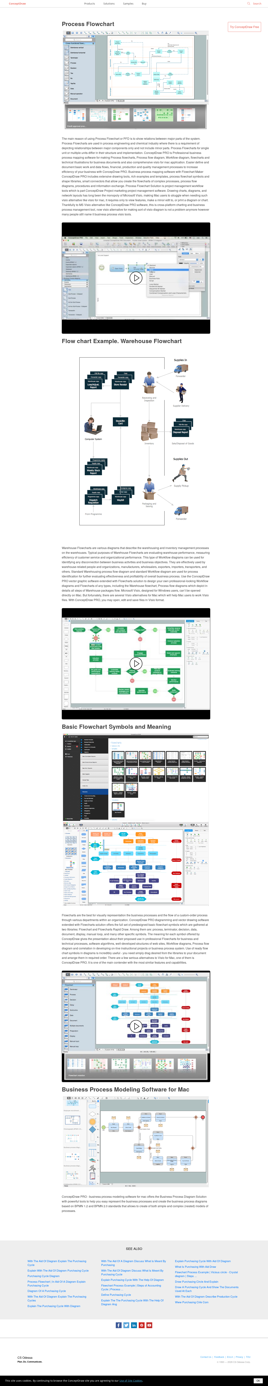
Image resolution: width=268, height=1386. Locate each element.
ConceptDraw (17, 3)
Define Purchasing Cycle (116, 1294)
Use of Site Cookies (130, 1380)
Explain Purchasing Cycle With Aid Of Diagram (203, 1261)
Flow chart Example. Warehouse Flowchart (122, 341)
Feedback (219, 1356)
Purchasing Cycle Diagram (44, 1276)
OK (258, 1380)
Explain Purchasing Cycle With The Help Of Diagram (132, 1280)
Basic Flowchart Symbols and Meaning (116, 726)
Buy (144, 3)
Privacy (239, 1356)
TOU (248, 1356)
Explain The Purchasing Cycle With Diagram (54, 1306)
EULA (230, 1356)
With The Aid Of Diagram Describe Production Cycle (206, 1296)
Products (89, 3)
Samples (128, 3)
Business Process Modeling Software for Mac (125, 1089)
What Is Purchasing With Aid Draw (195, 1266)
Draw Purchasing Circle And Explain (196, 1281)
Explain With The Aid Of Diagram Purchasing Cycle (58, 1270)
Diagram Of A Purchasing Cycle (47, 1291)
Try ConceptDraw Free (244, 27)
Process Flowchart (88, 23)
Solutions (109, 3)
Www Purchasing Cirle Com (192, 1302)
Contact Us (205, 1356)
